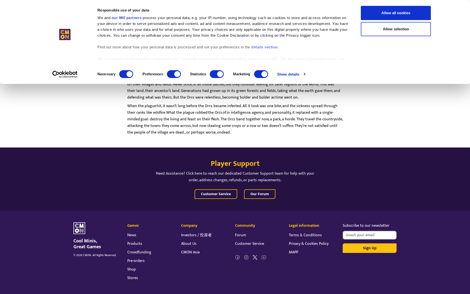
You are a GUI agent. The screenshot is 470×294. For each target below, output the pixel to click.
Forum (240, 235)
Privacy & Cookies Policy (309, 243)
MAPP (293, 252)
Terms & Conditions (305, 235)
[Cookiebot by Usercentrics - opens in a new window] (65, 74)
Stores (132, 278)
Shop (131, 269)
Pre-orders (136, 261)
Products (134, 243)
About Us (189, 243)
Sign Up (369, 248)
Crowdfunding (139, 252)
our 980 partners (127, 18)
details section (264, 47)
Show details (288, 74)
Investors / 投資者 (196, 235)
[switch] (174, 74)
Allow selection (396, 29)
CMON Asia (190, 252)
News (131, 235)
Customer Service (216, 194)
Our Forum (259, 194)
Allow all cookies (395, 13)
